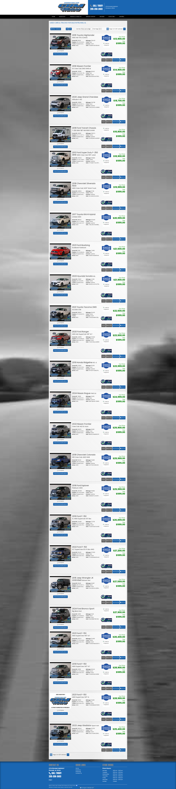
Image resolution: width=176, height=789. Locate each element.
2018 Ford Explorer (80, 486)
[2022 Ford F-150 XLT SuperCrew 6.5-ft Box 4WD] (60, 553)
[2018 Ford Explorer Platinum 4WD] (60, 491)
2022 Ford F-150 (83, 548)
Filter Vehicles (56, 29)
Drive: (73, 45)
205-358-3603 (69, 787)
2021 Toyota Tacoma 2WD (84, 308)
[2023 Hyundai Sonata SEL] (60, 282)
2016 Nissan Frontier (81, 67)
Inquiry (103, 60)
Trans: (74, 44)
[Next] (124, 29)
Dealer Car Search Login (53, 785)
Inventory (78, 770)
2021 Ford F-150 (81, 634)
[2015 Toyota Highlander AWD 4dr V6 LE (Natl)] (60, 41)
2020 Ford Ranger (82, 332)
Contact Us (79, 773)
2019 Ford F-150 (81, 517)
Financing (78, 771)
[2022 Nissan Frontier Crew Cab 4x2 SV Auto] (60, 430)
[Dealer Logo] (72, 7)
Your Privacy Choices (72, 785)
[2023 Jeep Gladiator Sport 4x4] (60, 731)
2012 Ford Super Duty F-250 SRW (85, 153)
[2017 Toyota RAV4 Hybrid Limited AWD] (60, 220)
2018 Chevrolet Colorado (83, 455)
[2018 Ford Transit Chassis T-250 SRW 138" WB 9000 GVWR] (60, 134)
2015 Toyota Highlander (83, 36)
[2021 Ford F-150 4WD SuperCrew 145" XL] (60, 701)
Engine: (74, 42)
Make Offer (109, 60)
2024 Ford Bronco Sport (83, 609)
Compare (61, 50)
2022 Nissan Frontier (81, 425)
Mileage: (88, 40)
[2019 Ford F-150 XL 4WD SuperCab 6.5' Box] (60, 522)
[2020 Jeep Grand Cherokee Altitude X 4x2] (60, 103)
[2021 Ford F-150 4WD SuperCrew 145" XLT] (60, 639)
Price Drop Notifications (60, 54)
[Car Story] (106, 110)
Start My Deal (116, 60)
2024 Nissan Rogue (84, 393)
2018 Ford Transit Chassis (84, 129)
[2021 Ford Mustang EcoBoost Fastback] (60, 251)
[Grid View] (67, 29)
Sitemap (65, 785)
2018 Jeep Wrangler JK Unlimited (82, 579)
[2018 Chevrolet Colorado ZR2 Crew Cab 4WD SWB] (60, 461)
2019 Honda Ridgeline (84, 362)
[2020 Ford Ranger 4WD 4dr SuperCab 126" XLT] (60, 338)
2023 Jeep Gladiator (85, 725)
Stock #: (74, 40)
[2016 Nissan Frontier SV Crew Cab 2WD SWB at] (60, 72)
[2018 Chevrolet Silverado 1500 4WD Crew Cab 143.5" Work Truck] (60, 189)
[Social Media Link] (51, 780)
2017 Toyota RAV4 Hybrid (83, 215)
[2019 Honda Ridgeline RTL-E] (60, 368)
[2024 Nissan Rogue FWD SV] (60, 399)
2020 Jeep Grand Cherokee (85, 98)
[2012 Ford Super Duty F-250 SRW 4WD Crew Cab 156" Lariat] (60, 158)
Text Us (123, 60)
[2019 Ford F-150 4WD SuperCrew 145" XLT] (60, 670)
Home (77, 768)
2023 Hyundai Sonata (83, 276)
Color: (87, 42)
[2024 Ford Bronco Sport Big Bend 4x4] (60, 615)
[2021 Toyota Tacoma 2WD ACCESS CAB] (60, 313)
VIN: (87, 45)
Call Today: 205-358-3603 (96, 7)
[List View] (70, 29)
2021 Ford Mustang (81, 246)
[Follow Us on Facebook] (49, 780)
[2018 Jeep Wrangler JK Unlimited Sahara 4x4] (60, 584)
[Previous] (107, 29)
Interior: (88, 44)
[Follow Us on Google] (50, 780)
